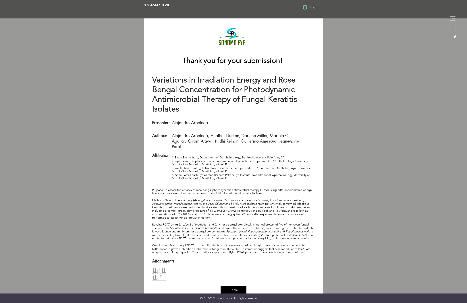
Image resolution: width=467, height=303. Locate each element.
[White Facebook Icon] (455, 30)
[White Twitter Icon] (455, 36)
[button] (453, 18)
